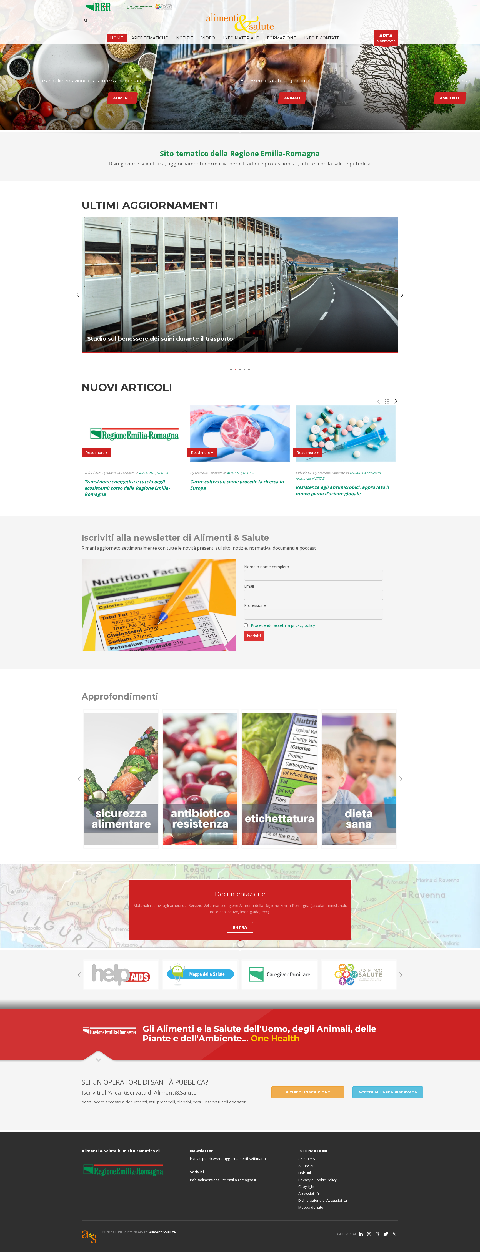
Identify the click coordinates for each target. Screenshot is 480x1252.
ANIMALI (292, 98)
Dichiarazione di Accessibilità (322, 1200)
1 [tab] (231, 369)
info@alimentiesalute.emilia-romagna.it (223, 1179)
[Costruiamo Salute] (279, 974)
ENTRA (240, 927)
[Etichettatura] (200, 779)
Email (249, 586)
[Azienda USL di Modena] (359, 974)
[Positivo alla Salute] (121, 974)
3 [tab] (240, 369)
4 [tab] (244, 369)
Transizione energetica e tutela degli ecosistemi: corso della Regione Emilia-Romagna (127, 488)
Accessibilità (308, 1193)
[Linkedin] (361, 1234)
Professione (255, 605)
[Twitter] (386, 1234)
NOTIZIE (163, 473)
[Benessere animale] (359, 779)
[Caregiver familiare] (200, 974)
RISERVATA (386, 38)
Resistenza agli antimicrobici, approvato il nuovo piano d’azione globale (342, 490)
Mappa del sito (310, 1207)
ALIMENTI (122, 98)
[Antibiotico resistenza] (121, 779)
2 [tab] (235, 369)
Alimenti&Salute (162, 1232)
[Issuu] (394, 1234)
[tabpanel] (240, 289)
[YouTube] (377, 1234)
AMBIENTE (449, 98)
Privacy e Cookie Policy (317, 1179)
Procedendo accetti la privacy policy (283, 625)
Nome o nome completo (266, 566)
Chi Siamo (306, 1159)
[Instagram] (369, 1234)
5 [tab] (249, 369)
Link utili (305, 1172)
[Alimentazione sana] (279, 779)
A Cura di (305, 1165)
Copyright (306, 1186)
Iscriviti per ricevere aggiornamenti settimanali (229, 1158)
